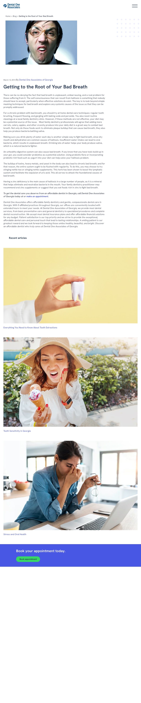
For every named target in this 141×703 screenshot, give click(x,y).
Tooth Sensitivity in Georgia (17, 430)
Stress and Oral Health (14, 534)
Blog (15, 16)
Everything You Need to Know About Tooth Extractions (30, 327)
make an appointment (37, 196)
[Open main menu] (135, 5)
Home (8, 16)
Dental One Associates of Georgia (36, 79)
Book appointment (28, 559)
